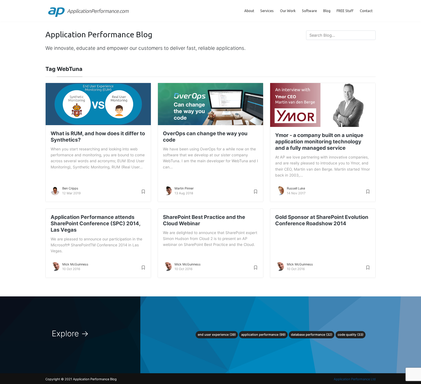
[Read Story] (143, 191)
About (249, 11)
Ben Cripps (70, 188)
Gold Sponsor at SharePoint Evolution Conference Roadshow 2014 (321, 220)
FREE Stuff (345, 11)
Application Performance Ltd (355, 379)
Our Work (288, 11)
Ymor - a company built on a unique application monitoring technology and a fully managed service (319, 141)
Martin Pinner (184, 188)
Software (309, 11)
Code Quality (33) (350, 334)
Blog (326, 11)
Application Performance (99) (263, 334)
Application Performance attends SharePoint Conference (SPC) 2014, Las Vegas (95, 223)
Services (267, 11)
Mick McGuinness (75, 264)
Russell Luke (296, 188)
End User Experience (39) (217, 334)
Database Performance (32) (311, 334)
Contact (366, 11)
